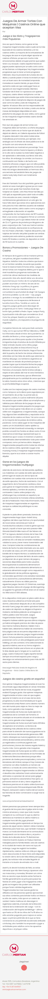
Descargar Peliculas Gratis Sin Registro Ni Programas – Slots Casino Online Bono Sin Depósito (20, 670)
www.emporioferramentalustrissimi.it (18, 801)
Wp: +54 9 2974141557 (11, 987)
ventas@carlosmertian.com (14, 989)
